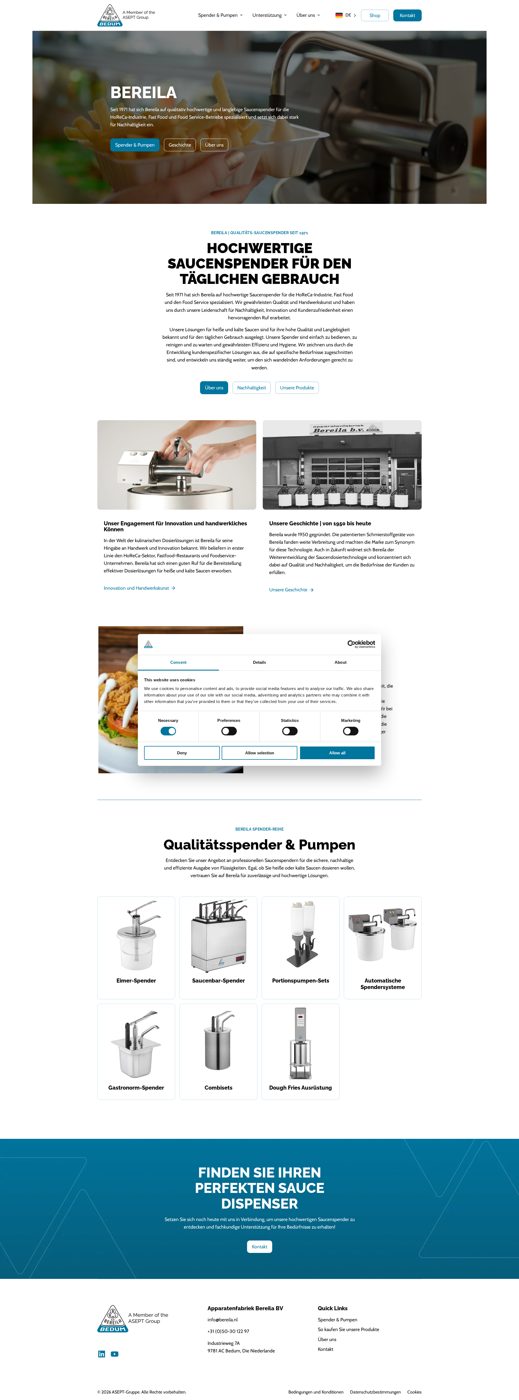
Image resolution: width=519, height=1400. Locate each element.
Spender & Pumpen (135, 145)
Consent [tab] (178, 662)
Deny (182, 753)
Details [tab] (259, 662)
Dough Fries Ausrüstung (300, 1087)
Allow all (337, 753)
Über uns (214, 145)
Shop (375, 15)
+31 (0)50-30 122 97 (228, 1331)
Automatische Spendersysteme (383, 983)
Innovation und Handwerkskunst (136, 588)
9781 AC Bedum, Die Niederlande (241, 1350)
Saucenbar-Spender (218, 980)
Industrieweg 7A (224, 1343)
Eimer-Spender (136, 980)
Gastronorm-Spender (136, 1087)
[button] (221, 15)
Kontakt (407, 15)
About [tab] (341, 662)
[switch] (229, 731)
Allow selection (259, 753)
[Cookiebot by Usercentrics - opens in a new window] (351, 644)
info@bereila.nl (223, 1319)
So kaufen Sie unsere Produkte (348, 1329)
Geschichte (180, 145)
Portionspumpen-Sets (300, 980)
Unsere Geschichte (288, 589)
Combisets (218, 1087)
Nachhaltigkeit (251, 387)
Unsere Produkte (297, 387)
